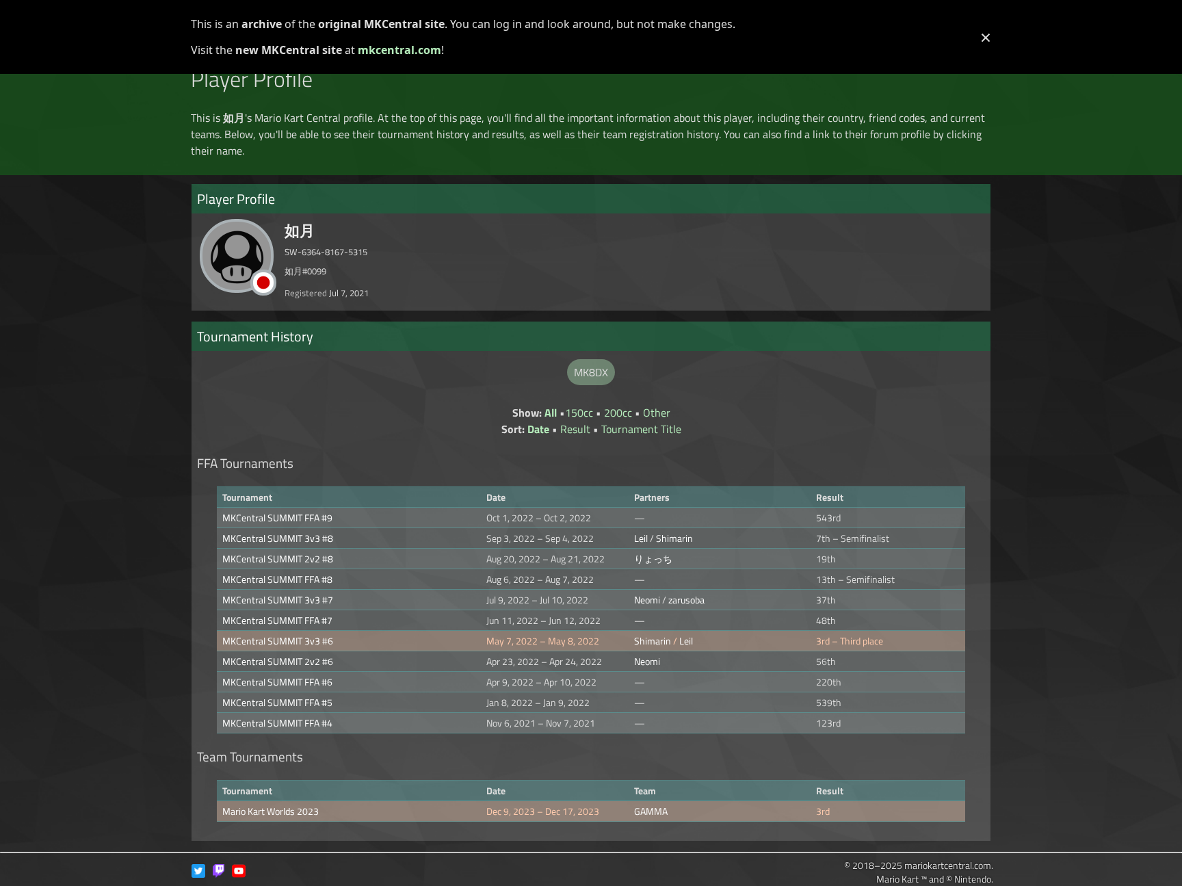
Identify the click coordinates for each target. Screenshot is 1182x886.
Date (538, 429)
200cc (618, 412)
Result (575, 429)
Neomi (647, 599)
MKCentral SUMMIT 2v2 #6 (277, 661)
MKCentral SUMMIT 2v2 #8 (277, 558)
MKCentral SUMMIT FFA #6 (277, 682)
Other (656, 412)
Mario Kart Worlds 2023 (270, 811)
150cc (579, 412)
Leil (641, 538)
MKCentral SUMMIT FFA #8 (277, 579)
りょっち (653, 558)
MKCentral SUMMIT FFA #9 (277, 517)
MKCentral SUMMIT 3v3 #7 (277, 599)
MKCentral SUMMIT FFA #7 (277, 620)
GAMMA (651, 811)
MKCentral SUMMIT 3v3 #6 (277, 641)
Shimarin (674, 538)
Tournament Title (641, 429)
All (550, 412)
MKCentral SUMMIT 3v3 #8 (277, 538)
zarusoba (686, 599)
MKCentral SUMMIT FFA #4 (277, 723)
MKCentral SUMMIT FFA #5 (277, 702)
